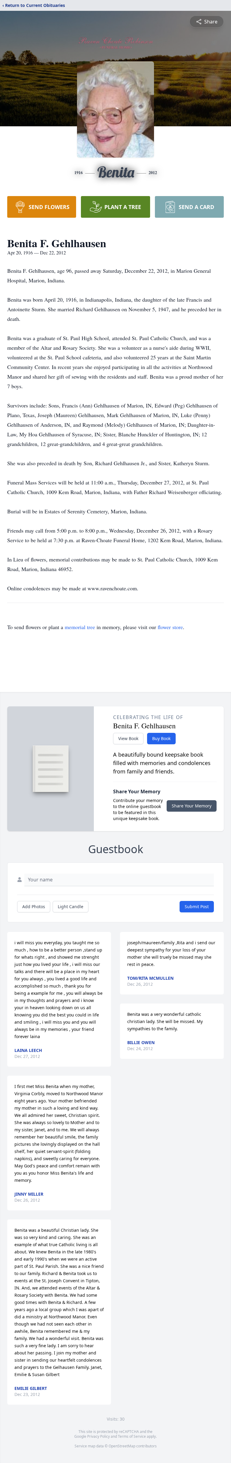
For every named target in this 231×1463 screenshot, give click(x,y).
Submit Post (197, 906)
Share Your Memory (191, 806)
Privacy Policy (98, 1436)
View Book (128, 738)
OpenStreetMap (122, 1446)
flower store (170, 627)
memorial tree (80, 627)
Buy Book (161, 738)
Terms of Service (132, 1436)
